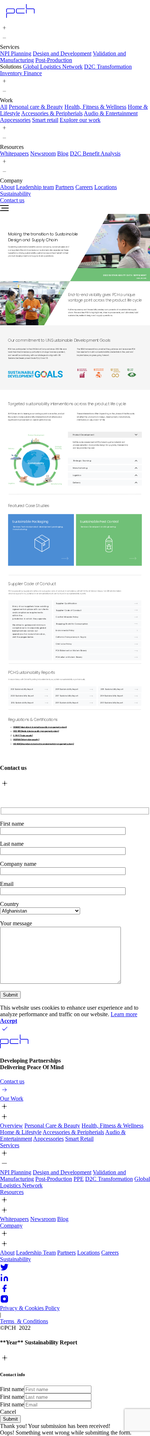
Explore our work (80, 120)
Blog (62, 153)
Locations (105, 187)
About (7, 187)
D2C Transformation (108, 67)
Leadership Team (36, 1252)
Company (11, 1225)
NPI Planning (15, 53)
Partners (64, 187)
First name (12, 1389)
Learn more (124, 1014)
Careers (84, 187)
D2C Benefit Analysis (95, 153)
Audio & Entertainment (111, 113)
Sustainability (15, 1259)
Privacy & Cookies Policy (30, 1308)
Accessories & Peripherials (52, 113)
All (3, 107)
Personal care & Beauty (36, 107)
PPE (79, 1179)
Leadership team (35, 187)
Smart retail (45, 120)
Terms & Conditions (24, 1321)
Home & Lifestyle (21, 1132)
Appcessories (15, 120)
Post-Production (53, 60)
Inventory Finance (21, 73)
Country (9, 904)
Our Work (11, 1098)
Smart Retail (79, 1139)
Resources (12, 1192)
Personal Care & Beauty (52, 1125)
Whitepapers (14, 153)
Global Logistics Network (53, 67)
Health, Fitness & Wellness (95, 107)
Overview (11, 1125)
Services (9, 1145)
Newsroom (43, 153)
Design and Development (62, 53)
